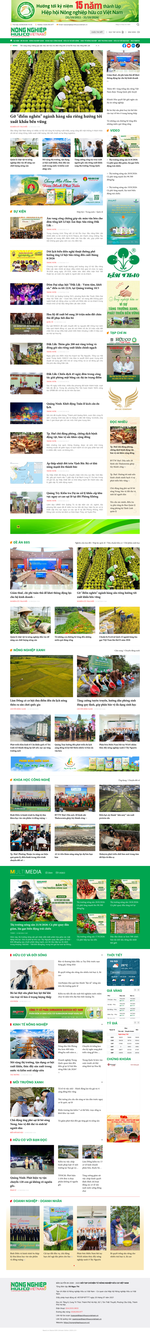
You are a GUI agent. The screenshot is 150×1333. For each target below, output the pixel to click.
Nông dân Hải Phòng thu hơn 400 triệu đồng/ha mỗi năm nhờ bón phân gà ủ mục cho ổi (68, 1052)
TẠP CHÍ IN (118, 333)
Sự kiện (16, 41)
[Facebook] (124, 46)
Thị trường (15, 1075)
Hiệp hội (80, 212)
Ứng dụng (122, 780)
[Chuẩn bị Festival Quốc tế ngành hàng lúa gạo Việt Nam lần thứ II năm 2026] (119, 620)
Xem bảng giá (135, 1065)
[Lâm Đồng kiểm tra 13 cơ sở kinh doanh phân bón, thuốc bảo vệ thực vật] (92, 1152)
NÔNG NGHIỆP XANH (29, 650)
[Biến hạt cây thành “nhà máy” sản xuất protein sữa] (119, 798)
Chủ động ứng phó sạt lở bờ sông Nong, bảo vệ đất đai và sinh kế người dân (123, 491)
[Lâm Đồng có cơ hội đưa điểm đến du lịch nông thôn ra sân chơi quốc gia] (41, 676)
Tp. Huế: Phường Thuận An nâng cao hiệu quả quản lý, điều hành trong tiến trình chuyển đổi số (29, 857)
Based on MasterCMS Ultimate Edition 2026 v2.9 (59, 1330)
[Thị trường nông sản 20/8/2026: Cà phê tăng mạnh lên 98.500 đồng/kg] (91, 889)
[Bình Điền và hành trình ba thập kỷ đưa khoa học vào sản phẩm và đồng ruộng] (30, 798)
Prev (96, 46)
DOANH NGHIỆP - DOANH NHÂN (38, 1201)
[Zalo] (133, 46)
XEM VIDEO (132, 32)
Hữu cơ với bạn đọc (121, 41)
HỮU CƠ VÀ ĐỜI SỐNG (30, 955)
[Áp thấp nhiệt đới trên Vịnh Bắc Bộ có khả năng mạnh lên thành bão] (26, 473)
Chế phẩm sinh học (132, 543)
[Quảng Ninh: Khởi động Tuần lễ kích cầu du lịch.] (26, 413)
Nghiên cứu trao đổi (18, 127)
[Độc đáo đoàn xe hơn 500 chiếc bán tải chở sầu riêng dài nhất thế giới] (125, 923)
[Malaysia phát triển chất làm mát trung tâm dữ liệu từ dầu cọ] (119, 837)
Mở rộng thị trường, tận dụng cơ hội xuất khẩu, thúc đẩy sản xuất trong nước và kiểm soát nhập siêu (32, 1066)
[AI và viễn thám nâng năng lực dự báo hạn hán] (75, 837)
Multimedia (135, 41)
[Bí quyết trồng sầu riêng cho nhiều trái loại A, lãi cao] (125, 1228)
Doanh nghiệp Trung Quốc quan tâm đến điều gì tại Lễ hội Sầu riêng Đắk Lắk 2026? (67, 1065)
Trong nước (90, 212)
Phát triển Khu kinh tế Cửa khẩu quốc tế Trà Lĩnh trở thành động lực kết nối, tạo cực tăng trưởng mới (30, 748)
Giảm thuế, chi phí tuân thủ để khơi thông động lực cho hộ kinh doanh (123, 76)
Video (115, 130)
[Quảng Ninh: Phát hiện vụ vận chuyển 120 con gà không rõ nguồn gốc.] (32, 1159)
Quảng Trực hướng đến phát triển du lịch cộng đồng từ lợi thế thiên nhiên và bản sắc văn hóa (74, 748)
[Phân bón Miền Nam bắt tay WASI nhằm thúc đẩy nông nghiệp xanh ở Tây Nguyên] (119, 728)
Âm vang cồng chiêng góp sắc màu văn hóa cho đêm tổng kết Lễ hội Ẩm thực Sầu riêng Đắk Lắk (75, 222)
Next (99, 46)
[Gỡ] (56, 81)
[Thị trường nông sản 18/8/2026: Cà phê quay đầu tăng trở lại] (125, 889)
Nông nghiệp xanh (36, 41)
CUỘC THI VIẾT (97, 32)
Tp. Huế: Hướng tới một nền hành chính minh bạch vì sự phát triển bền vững (122, 477)
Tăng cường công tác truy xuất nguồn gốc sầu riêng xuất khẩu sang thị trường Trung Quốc (88, 163)
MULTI (25, 872)
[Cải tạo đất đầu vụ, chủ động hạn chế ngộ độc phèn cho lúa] (58, 1228)
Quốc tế (100, 212)
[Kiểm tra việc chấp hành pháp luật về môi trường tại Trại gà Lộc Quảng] (68, 1152)
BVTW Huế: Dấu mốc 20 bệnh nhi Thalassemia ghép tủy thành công (122, 464)
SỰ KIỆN (20, 211)
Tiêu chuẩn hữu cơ (114, 543)
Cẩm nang (119, 651)
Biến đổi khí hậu (16, 1132)
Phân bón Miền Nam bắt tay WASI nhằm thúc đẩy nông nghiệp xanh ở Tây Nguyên (89, 1256)
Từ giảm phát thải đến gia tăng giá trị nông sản (78, 1121)
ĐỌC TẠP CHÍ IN (115, 32)
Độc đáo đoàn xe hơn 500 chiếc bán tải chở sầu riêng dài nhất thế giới (124, 940)
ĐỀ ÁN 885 (22, 542)
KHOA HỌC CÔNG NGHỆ (32, 780)
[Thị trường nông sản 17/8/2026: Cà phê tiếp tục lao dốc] (91, 923)
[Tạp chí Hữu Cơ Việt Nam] (28, 36)
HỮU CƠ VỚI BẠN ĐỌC (30, 1140)
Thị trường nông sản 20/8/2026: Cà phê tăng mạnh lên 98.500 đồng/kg (122, 177)
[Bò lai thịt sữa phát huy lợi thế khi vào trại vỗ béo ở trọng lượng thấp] (32, 975)
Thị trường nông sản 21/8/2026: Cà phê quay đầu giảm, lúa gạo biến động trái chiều (123, 163)
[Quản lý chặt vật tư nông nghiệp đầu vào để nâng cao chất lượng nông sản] (24, 147)
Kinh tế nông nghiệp (88, 41)
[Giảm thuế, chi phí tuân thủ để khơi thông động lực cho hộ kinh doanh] (123, 61)
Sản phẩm (14, 1001)
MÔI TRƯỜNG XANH (28, 1082)
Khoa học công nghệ (53, 41)
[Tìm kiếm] (138, 24)
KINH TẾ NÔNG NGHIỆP (30, 1024)
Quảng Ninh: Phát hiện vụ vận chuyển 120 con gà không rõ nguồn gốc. (31, 1182)
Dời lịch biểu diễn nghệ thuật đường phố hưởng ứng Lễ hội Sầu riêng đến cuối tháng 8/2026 (72, 255)
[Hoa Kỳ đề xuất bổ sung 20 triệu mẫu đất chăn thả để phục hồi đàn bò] (26, 324)
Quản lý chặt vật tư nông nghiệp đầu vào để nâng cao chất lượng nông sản (22, 163)
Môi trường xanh (105, 41)
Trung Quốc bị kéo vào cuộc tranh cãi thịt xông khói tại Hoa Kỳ (92, 1063)
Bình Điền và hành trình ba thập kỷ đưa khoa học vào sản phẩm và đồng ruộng (48, 46)
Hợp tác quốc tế (99, 543)
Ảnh (50, 873)
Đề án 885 (24, 41)
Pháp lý (13, 1190)
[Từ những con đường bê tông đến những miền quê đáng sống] (75, 620)
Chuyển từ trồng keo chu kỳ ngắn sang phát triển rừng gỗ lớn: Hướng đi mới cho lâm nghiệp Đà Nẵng (92, 1052)
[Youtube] (129, 46)
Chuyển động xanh (132, 651)
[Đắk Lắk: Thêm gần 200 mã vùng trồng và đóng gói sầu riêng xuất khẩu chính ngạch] (26, 354)
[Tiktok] (138, 46)
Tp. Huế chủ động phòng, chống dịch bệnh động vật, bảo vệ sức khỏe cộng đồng (122, 450)
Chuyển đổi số (134, 780)
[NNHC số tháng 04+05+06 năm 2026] (123, 381)
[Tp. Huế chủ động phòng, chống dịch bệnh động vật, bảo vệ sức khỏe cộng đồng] (26, 443)
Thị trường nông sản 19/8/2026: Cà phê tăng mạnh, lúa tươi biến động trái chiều (122, 190)
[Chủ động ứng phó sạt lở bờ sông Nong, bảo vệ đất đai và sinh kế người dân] (32, 1102)
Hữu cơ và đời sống (71, 41)
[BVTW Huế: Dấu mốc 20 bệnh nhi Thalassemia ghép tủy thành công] (75, 798)
